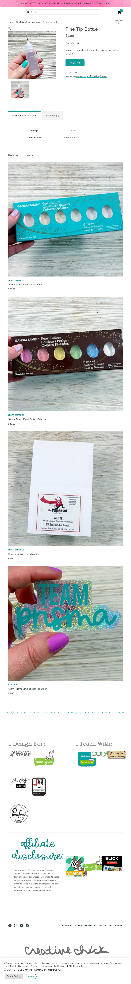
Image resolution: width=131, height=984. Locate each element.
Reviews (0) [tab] (52, 115)
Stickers (12, 684)
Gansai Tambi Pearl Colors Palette (27, 419)
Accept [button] (31, 976)
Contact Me (105, 925)
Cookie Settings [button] (14, 976)
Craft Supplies (23, 22)
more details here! (98, 3)
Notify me (75, 62)
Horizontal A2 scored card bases (26, 554)
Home (11, 22)
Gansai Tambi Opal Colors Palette (26, 284)
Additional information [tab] (24, 115)
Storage (103, 76)
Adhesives (37, 22)
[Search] (28, 11)
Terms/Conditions (84, 925)
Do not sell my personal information (34, 969)
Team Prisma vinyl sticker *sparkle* (27, 689)
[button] (32, 29)
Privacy (66, 925)
